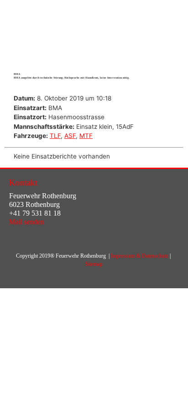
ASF (70, 135)
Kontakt (23, 182)
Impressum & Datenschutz (139, 256)
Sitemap (94, 264)
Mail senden (26, 222)
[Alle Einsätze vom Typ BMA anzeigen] (66, 108)
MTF (86, 135)
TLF (55, 135)
